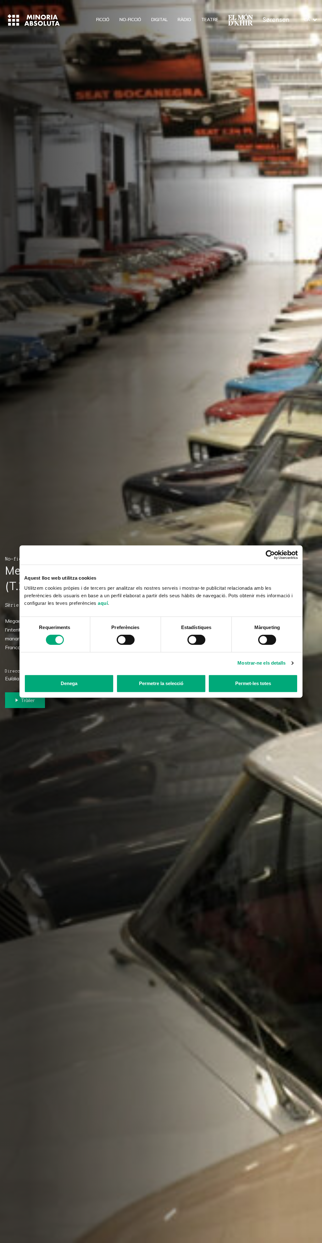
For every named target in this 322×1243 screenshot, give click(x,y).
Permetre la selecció (161, 683)
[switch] (126, 640)
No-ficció (130, 19)
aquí (103, 603)
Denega (69, 683)
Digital (159, 19)
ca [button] (307, 19)
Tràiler (28, 700)
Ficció (102, 19)
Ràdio (184, 19)
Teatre (209, 19)
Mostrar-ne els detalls (261, 663)
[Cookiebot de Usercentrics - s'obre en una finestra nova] (270, 555)
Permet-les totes (253, 683)
